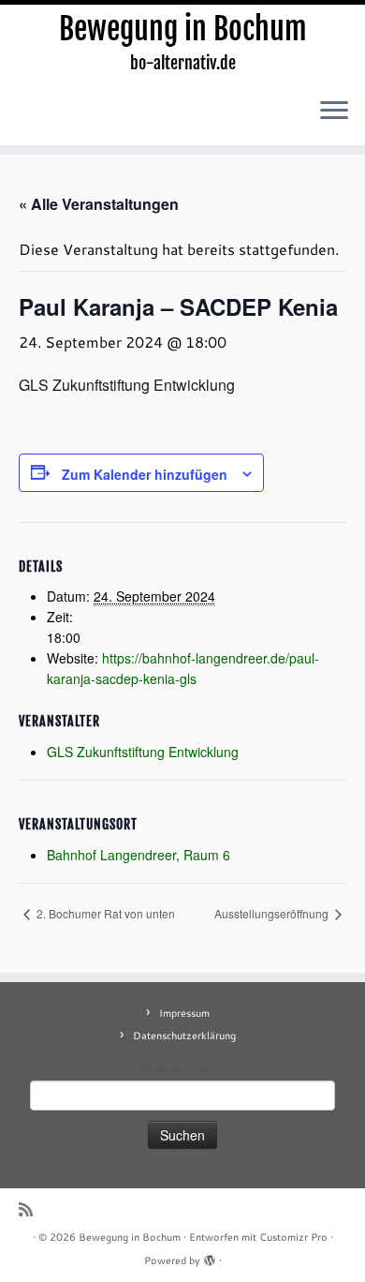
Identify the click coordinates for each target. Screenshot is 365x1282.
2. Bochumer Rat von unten (104, 913)
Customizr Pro (293, 1237)
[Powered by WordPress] (209, 1256)
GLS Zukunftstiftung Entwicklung (143, 751)
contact (208, 1069)
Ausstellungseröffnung (272, 913)
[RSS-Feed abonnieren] (30, 1209)
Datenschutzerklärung (184, 1035)
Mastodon (163, 1069)
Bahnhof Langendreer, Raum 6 (138, 854)
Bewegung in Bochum (183, 29)
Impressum (184, 1013)
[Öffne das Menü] (334, 111)
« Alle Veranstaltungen (99, 204)
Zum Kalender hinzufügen (144, 474)
